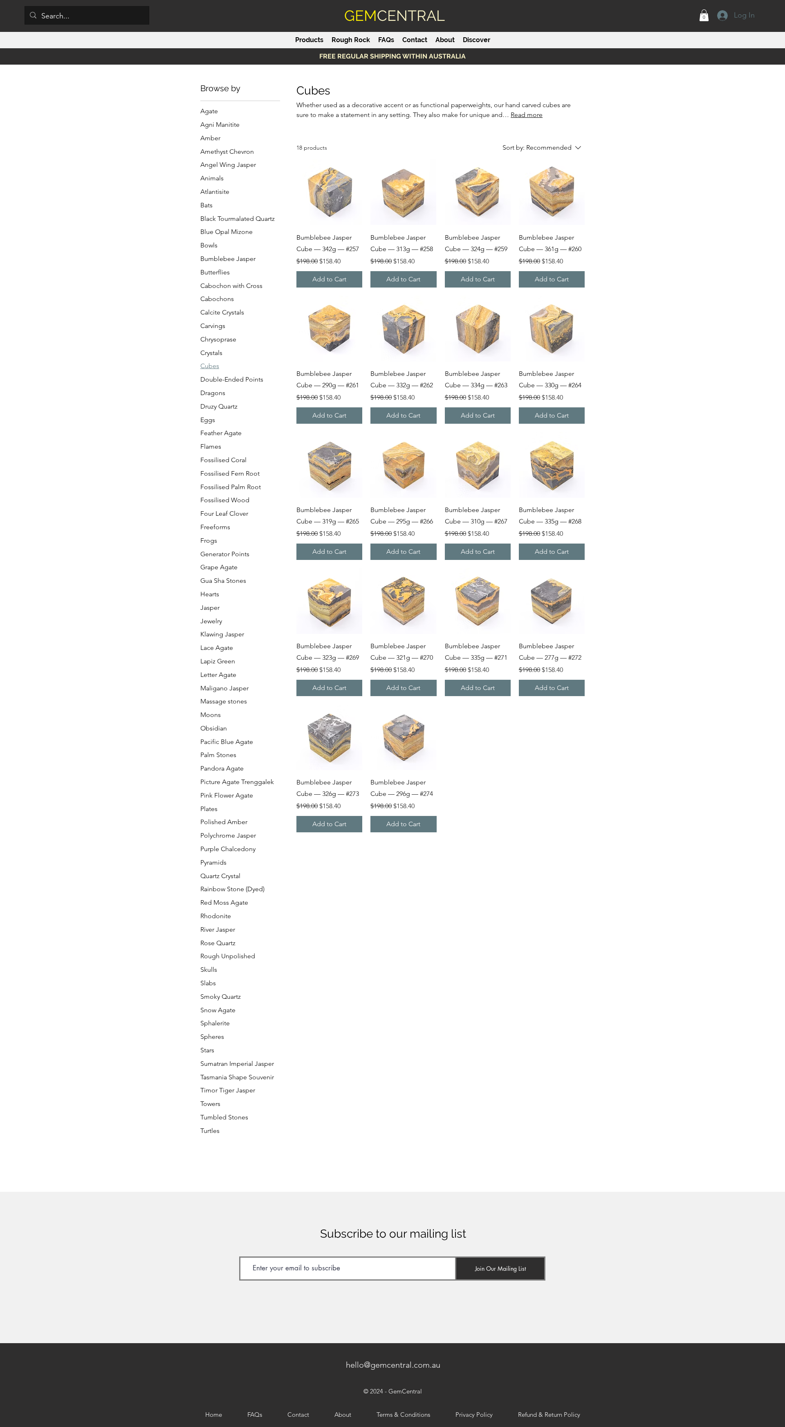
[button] (704, 15)
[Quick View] (329, 192)
